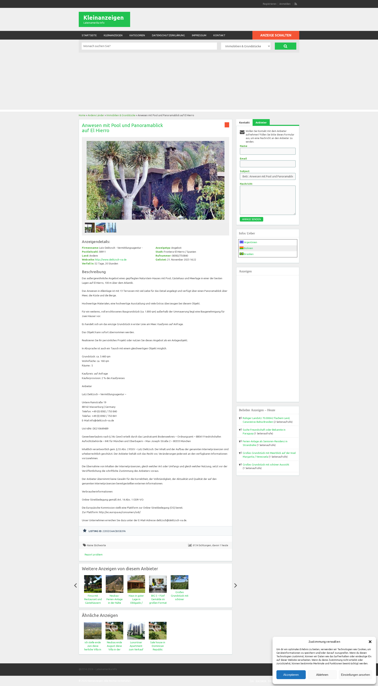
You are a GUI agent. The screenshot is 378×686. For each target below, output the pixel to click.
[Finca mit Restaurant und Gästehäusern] (93, 592)
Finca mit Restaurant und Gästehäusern (93, 599)
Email (243, 158)
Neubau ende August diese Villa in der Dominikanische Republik (114, 649)
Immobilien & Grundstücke (121, 115)
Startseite (89, 35)
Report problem (94, 554)
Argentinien (250, 242)
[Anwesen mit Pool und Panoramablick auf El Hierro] (155, 221)
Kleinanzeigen (103, 17)
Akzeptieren (291, 674)
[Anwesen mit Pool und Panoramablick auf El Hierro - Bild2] (101, 233)
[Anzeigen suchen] (285, 46)
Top (251, 681)
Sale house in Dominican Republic (157, 646)
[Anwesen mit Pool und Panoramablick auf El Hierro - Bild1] (90, 233)
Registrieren (269, 4)
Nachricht (246, 183)
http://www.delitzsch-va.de (111, 259)
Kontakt (219, 35)
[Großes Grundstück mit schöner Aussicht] (179, 588)
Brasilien (249, 254)
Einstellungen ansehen (355, 674)
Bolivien (248, 248)
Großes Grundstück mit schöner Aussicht (266, 464)
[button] (370, 642)
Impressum (199, 35)
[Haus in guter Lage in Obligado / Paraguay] (136, 592)
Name (243, 146)
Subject (244, 171)
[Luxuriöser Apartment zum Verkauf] (136, 638)
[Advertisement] (189, 82)
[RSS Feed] (296, 4)
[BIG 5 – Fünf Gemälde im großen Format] (158, 592)
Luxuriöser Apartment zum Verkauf (136, 646)
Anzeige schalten (275, 35)
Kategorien (137, 35)
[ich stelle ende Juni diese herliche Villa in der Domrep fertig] (93, 638)
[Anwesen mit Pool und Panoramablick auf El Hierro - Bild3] (112, 233)
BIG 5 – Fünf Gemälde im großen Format (158, 599)
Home (82, 115)
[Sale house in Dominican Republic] (158, 638)
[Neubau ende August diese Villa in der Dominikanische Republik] (114, 638)
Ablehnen (322, 674)
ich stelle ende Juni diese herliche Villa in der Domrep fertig (92, 649)
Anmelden (285, 4)
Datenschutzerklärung (168, 35)
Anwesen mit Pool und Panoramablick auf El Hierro (122, 128)
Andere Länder (96, 115)
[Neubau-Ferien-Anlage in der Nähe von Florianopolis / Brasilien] (114, 592)
